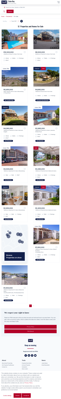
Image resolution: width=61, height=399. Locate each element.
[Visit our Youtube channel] (35, 355)
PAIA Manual (30, 331)
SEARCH (10, 11)
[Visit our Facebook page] (25, 355)
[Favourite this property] (25, 52)
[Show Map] (21, 21)
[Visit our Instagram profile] (32, 355)
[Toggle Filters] (4, 11)
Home (2, 16)
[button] (3, 41)
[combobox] (14, 7)
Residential (9, 16)
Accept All (26, 395)
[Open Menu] (58, 2)
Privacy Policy (30, 326)
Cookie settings (7, 395)
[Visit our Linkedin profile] (29, 355)
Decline (17, 395)
